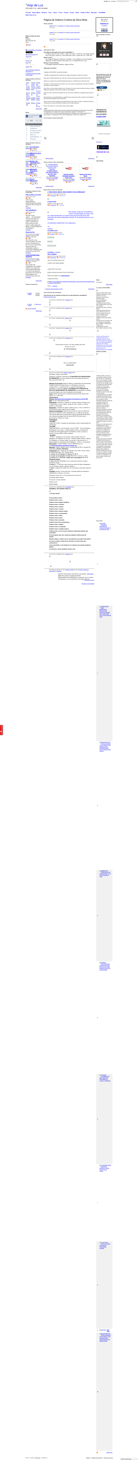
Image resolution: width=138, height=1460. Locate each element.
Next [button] (93, 138)
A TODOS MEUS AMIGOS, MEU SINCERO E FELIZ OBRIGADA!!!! (66, 192)
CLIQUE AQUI (101, 116)
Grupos (27, 60)
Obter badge (109, 284)
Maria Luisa (38, 304)
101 (33, 166)
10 (36, 176)
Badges (88, 1457)
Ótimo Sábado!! (52, 254)
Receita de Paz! (30, 232)
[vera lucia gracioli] (28, 94)
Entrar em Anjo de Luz (50, 297)
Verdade (51, 25)
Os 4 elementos (34, 147)
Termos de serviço (108, 1457)
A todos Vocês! (52, 201)
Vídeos (27, 66)
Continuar (28, 208)
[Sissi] (33, 104)
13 (36, 150)
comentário (60, 25)
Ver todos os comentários (87, 583)
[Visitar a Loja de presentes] (90, 574)
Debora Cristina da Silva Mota (73, 25)
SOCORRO (68, 487)
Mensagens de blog (31, 54)
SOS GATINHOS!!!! (31, 210)
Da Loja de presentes (89, 580)
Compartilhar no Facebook (35, 50)
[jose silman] (38, 99)
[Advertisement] (101, 190)
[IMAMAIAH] (28, 89)
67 (33, 158)
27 (36, 158)
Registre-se (107, 1)
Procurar (136, 1)
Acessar (113, 1)
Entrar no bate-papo (126, 1459)
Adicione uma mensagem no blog (54, 289)
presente (59, 571)
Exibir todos (39, 108)
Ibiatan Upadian (30, 294)
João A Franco (30, 305)
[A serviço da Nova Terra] (104, 101)
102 (33, 184)
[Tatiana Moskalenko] (38, 104)
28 (33, 150)
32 (33, 176)
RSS (45, 47)
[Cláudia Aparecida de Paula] (38, 84)
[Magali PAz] (28, 99)
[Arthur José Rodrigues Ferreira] (33, 84)
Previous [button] (45, 138)
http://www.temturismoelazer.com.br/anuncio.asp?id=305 (71, 399)
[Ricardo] (33, 94)
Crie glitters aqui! (53, 230)
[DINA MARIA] (33, 99)
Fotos (27, 62)
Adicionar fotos (49, 158)
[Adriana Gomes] (38, 94)
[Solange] (28, 104)
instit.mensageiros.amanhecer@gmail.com (64, 445)
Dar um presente (32, 308)
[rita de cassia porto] (28, 84)
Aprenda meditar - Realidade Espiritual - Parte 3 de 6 (69, 176)
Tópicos (28, 56)
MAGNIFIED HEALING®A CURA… (33, 171)
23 (37, 166)
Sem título (108, 1330)
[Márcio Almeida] (38, 89)
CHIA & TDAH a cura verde (33, 194)
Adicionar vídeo (50, 186)
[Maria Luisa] (33, 89)
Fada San (37, 1457)
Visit (99, 141)
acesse (105, 25)
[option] (69, 138)
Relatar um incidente (97, 1457)
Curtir (29, 44)
